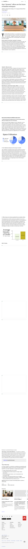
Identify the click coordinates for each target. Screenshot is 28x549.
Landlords (11, 524)
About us (3, 524)
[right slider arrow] (26, 493)
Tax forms (19, 526)
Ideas (7, 1)
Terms (5, 540)
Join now (22, 1)
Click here (5, 460)
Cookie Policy (8, 540)
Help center (19, 525)
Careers (3, 526)
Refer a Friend (12, 525)
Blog (2, 528)
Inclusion (3, 525)
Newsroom (3, 527)
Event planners (12, 526)
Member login (20, 524)
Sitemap (21, 540)
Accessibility (17, 540)
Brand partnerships (12, 527)
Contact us (19, 523)
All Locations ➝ (4, 546)
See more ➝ (3, 511)
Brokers (11, 523)
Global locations (4, 523)
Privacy (3, 540)
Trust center (3, 529)
